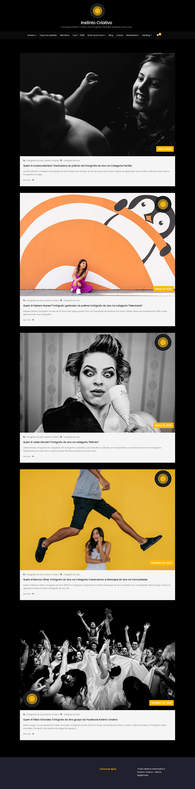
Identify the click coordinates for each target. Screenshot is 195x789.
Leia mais (27, 180)
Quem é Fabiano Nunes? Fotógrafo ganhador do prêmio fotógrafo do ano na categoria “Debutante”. (83, 305)
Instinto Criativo (96, 23)
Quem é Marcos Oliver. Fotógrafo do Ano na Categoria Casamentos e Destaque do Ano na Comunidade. (85, 579)
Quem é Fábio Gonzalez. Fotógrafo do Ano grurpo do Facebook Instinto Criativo (70, 719)
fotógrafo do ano (72, 160)
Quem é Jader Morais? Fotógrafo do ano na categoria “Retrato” (61, 442)
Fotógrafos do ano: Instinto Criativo (43, 160)
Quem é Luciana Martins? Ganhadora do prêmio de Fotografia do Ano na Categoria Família (77, 165)
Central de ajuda (107, 769)
